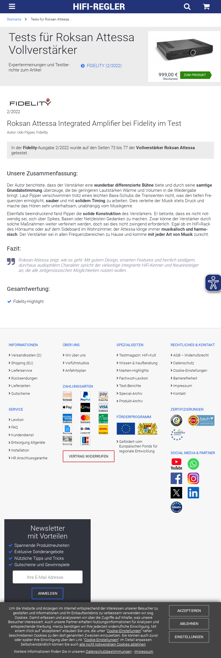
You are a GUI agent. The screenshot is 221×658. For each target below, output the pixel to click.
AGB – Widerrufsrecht (191, 355)
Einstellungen (189, 637)
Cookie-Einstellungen (124, 631)
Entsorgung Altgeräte (28, 442)
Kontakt (179, 393)
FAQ (14, 427)
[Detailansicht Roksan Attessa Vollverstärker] (184, 50)
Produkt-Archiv (131, 401)
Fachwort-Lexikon (133, 378)
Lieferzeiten (20, 386)
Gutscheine (20, 393)
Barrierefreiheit (185, 378)
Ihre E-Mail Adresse (45, 577)
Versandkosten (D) (26, 355)
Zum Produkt (195, 75)
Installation (20, 450)
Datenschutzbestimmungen (109, 651)
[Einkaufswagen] (206, 6)
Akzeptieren (189, 610)
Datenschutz (183, 363)
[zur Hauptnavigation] (12, 6)
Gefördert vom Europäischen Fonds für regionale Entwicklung (138, 446)
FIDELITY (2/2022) (104, 65)
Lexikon (17, 420)
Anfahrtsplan (75, 370)
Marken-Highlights (134, 370)
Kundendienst (22, 435)
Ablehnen (189, 623)
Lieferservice (21, 370)
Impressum (143, 651)
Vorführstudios (77, 363)
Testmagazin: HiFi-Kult (137, 355)
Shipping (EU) (22, 363)
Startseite (14, 19)
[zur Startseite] (99, 6)
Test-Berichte (130, 386)
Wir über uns (75, 355)
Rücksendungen (24, 378)
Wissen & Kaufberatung (138, 363)
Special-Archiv (130, 393)
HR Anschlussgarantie (29, 458)
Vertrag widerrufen (88, 456)
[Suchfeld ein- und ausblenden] (187, 6)
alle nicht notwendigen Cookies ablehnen (112, 644)
